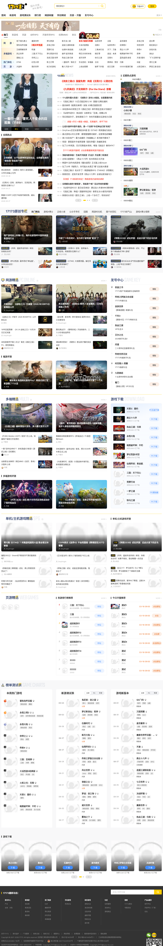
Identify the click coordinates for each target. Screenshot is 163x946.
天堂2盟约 (141, 58)
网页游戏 (88, 915)
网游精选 (12, 295)
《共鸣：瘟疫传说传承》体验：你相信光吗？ (18, 265)
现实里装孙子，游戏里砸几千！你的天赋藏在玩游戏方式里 (87, 132)
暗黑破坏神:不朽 (126, 53)
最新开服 (88, 931)
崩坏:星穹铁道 (67, 53)
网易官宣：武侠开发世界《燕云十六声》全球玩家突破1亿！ (87, 189)
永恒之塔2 (51, 45)
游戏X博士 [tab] (48, 227)
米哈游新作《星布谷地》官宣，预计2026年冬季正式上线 (73, 465)
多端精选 (12, 414)
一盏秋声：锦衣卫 (69, 62)
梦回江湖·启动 (154, 66)
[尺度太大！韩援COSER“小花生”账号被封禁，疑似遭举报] (26, 117)
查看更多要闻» (111, 91)
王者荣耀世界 (21, 49)
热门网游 (48, 915)
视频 (126, 915)
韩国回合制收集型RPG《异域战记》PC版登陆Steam (73, 452)
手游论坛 (68, 919)
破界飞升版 (99, 66)
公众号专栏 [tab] (74, 227)
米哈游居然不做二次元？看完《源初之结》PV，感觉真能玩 (18, 358)
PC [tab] (94, 708)
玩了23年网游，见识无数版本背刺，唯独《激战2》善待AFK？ (88, 161)
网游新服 (49, 15)
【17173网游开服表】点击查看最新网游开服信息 (83, 165)
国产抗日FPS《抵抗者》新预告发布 (102, 108)
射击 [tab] (74, 34)
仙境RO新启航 (67, 49)
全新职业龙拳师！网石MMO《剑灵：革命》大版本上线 (18, 478)
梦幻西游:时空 (52, 53)
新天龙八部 (66, 41)
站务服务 (108, 919)
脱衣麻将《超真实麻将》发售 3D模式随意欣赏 (82, 120)
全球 (6, 923)
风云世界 (20, 53)
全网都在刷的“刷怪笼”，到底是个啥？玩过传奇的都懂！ (86, 199)
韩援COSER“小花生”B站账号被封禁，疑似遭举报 (18, 211)
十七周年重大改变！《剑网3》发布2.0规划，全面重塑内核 (87, 113)
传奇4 (139, 49)
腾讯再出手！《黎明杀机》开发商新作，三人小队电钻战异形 (73, 346)
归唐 (121, 62)
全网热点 (7, 150)
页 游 (8, 66)
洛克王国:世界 (52, 58)
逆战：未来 (111, 53)
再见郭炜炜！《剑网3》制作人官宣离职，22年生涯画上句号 (18, 186)
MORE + (159, 91)
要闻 (3, 15)
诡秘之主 (20, 58)
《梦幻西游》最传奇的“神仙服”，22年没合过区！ (73, 278)
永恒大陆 (152, 49)
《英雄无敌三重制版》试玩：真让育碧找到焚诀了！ (18, 584)
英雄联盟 (48, 934)
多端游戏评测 (9, 491)
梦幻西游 (50, 41)
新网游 (27, 915)
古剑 (96, 62)
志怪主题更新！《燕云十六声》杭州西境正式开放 (83, 174)
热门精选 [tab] (35, 227)
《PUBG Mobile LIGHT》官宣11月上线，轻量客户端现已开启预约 (18, 452)
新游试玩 (28, 923)
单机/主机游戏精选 (19, 533)
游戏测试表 (25, 15)
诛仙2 (151, 53)
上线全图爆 (83, 66)
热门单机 (8, 62)
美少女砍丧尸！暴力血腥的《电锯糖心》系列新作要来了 (86, 153)
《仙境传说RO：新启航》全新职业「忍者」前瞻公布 (84, 128)
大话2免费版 (84, 45)
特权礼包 (88, 934)
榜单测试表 (14, 700)
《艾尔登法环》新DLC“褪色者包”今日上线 (72, 571)
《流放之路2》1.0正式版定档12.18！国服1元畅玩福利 (84, 117)
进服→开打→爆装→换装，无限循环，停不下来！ (88, 137)
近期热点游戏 (129, 91)
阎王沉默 (110, 66)
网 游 (8, 43)
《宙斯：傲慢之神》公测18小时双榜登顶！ (73, 108)
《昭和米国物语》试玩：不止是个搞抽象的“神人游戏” (18, 278)
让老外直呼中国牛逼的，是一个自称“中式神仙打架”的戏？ (87, 142)
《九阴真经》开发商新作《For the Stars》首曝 (86, 104)
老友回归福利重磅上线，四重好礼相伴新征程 (128, 278)
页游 (72, 15)
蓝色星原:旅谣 (125, 58)
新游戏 (12, 15)
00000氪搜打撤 (126, 66)
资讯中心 (8, 915)
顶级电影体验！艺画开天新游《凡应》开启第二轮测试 (85, 170)
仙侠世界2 (111, 45)
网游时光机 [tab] (97, 227)
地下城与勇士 (21, 41)
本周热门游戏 (14, 708)
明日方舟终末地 (85, 53)
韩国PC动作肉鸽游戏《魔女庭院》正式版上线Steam (84, 178)
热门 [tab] (6, 34)
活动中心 (108, 923)
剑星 (138, 62)
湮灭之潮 (152, 62)
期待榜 (27, 931)
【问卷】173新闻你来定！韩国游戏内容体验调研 (83, 194)
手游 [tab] (100, 708)
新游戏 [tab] (15, 34)
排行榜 (37, 15)
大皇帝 (19, 66)
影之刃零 (50, 62)
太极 (109, 41)
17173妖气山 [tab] (126, 227)
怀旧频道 (61, 15)
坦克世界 (140, 45)
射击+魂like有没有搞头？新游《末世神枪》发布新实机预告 (73, 597)
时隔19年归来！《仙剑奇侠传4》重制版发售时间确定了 (18, 597)
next (49, 117)
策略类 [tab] (83, 34)
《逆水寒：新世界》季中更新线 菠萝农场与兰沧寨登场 (73, 333)
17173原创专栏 (16, 226)
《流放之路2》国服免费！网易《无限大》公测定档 (87, 96)
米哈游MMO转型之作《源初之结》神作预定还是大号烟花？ (87, 124)
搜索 (102, 6)
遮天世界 (82, 58)
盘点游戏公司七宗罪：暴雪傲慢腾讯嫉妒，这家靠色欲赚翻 (87, 149)
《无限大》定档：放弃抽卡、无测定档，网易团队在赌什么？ (18, 199)
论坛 (146, 927)
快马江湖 (98, 58)
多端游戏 (8, 53)
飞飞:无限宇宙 (154, 58)
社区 (106, 915)
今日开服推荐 (119, 613)
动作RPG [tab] (34, 34)
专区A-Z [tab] (158, 35)
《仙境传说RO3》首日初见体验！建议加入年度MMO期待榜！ (88, 203)
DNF (46, 919)
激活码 (27, 927)
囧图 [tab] (86, 227)
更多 (158, 15)
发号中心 (89, 15)
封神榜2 (123, 45)
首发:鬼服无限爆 (86, 41)
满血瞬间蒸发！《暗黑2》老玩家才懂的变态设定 (73, 358)
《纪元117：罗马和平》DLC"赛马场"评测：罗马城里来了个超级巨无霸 (127, 584)
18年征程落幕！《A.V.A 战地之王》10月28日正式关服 (18, 346)
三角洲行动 (99, 49)
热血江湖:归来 (67, 58)
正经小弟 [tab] (61, 227)
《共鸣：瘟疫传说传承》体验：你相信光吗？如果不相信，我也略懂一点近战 (128, 572)
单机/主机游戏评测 (122, 534)
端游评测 (7, 372)
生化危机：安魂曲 (86, 62)
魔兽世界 (35, 41)
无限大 (110, 58)
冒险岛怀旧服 (21, 45)
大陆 (10, 923)
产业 (6, 919)
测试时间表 (88, 923)
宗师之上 (35, 58)
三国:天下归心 (37, 53)
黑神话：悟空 (112, 62)
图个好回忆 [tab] (111, 227)
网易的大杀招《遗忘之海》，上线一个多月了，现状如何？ (86, 210)
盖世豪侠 (123, 41)
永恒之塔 (140, 41)
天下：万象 (111, 49)
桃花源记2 (153, 45)
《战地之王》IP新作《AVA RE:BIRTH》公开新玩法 (18, 333)
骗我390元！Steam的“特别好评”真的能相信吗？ (18, 572)
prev (3, 117)
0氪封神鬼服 (37, 45)
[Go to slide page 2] (87, 215)
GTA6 (18, 62)
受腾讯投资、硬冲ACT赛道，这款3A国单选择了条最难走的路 (128, 597)
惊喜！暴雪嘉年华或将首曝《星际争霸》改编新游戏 (84, 157)
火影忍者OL (141, 66)
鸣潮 (33, 49)
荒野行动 (50, 49)
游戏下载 (117, 414)
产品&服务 (148, 915)
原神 (138, 53)
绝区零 (97, 53)
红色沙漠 (35, 62)
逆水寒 (152, 41)
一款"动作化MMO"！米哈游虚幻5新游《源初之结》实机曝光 (18, 465)
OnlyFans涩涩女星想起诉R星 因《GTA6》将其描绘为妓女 (87, 145)
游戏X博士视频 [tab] (142, 227)
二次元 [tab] (93, 34)
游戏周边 (108, 927)
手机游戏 (68, 915)
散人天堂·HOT (67, 66)
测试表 (27, 919)
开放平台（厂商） (151, 923)
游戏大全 (88, 919)
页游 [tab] (24, 34)
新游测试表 (67, 708)
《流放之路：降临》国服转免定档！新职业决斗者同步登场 (87, 207)
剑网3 (97, 45)
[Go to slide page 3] (89, 215)
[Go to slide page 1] (84, 215)
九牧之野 (82, 49)
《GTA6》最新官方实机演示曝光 (97, 100)
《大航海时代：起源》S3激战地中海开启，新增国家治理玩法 (73, 478)
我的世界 (35, 66)
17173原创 (128, 919)
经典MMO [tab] (63, 34)
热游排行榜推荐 (65, 613)
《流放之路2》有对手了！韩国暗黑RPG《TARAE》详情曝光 (88, 185)
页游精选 (12, 613)
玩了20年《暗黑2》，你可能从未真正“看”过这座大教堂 (85, 182)
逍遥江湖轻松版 (68, 45)
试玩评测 (88, 927)
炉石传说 (48, 931)
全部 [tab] (87, 708)
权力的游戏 (51, 66)
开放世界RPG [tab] (48, 34)
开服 (79, 15)
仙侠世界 (98, 41)
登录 (152, 6)
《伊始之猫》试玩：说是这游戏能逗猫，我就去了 (73, 584)
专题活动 (128, 923)
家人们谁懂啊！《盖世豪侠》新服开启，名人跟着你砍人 (128, 265)
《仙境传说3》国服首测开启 (74, 100)
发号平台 (148, 919)
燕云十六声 (124, 49)
